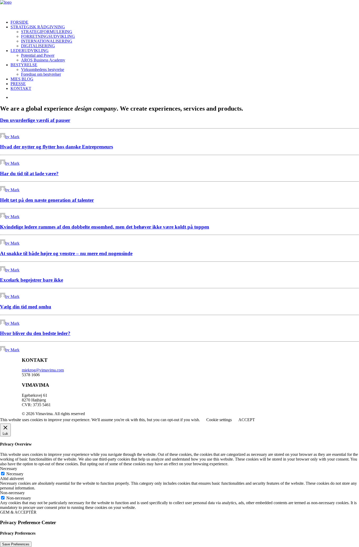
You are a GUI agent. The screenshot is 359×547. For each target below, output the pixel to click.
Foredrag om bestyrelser (41, 74)
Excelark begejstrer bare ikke (31, 280)
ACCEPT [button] (246, 419)
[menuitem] (185, 22)
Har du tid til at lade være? (29, 173)
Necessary (14, 474)
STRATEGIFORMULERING (46, 31)
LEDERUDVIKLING (30, 50)
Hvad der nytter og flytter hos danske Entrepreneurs (56, 146)
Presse (18, 83)
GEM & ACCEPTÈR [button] (18, 512)
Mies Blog (22, 79)
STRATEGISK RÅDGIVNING (38, 27)
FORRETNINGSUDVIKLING (48, 36)
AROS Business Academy (43, 60)
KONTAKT (21, 88)
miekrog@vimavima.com (43, 370)
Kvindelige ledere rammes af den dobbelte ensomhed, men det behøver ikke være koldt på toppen (104, 227)
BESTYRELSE (24, 65)
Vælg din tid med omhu (25, 306)
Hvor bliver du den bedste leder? (35, 333)
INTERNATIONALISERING (46, 41)
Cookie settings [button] (219, 419)
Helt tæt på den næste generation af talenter (47, 200)
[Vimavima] (179, 8)
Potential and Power (37, 55)
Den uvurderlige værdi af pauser (35, 120)
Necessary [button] (8, 468)
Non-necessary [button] (12, 493)
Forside (19, 22)
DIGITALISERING (38, 46)
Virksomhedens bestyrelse (42, 69)
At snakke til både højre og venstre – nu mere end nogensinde (66, 253)
